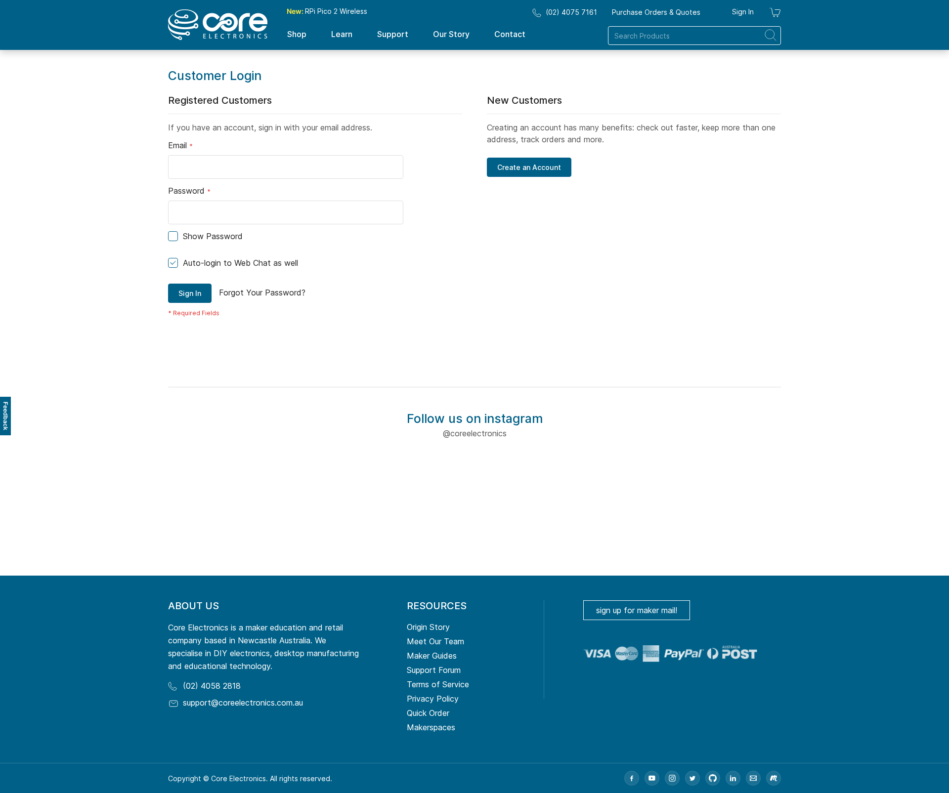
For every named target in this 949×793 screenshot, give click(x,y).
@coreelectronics (475, 433)
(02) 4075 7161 (571, 12)
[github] (712, 778)
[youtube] (652, 778)
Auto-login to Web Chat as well (240, 263)
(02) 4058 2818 (212, 686)
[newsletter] (753, 778)
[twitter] (692, 778)
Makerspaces (431, 727)
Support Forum (434, 670)
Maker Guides (432, 656)
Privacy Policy (433, 699)
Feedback (5, 416)
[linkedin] (733, 778)
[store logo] (217, 24)
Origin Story (428, 627)
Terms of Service (438, 684)
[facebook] (631, 778)
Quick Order (428, 713)
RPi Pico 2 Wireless (327, 11)
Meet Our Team (435, 641)
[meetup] (773, 778)
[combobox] (694, 35)
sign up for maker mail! (636, 610)
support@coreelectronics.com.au (243, 703)
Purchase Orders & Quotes (656, 12)
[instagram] (672, 778)
